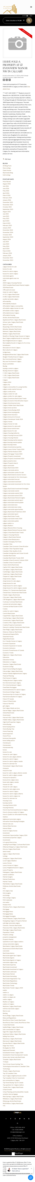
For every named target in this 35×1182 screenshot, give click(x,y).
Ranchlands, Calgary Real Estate (12, 946)
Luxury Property (8, 870)
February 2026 (7, 198)
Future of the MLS (8, 703)
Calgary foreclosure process (11, 403)
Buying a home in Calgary (10, 370)
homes (5, 750)
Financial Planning (8, 676)
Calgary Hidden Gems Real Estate (13, 405)
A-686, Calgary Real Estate (11, 296)
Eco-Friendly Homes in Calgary (12, 641)
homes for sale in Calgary (10, 759)
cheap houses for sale (9, 583)
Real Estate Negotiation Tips (12, 978)
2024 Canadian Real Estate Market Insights (16, 285)
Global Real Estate (8, 713)
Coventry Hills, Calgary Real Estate (13, 622)
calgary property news (10, 461)
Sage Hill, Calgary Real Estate (12, 1032)
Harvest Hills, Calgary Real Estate (13, 717)
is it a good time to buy (10, 842)
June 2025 (6, 216)
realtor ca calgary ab (9, 997)
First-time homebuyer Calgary (12, 685)
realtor (5, 990)
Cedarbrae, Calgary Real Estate (12, 574)
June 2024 (6, 244)
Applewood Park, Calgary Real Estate (14, 320)
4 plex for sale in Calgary (10, 292)
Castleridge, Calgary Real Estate (13, 572)
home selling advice (9, 740)
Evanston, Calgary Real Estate (16, 77)
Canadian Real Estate (9, 555)
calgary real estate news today (12, 507)
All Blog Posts (7, 166)
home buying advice (9, 726)
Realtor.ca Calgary (8, 1002)
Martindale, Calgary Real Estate (12, 884)
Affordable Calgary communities (13, 306)
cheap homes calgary (9, 579)
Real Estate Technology (10, 983)
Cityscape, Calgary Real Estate (12, 597)
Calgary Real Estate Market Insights (14, 498)
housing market (7, 803)
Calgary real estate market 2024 (13, 493)
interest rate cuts (8, 824)
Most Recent (7, 181)
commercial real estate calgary (12, 604)
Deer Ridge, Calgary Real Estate (12, 629)
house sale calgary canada (11, 782)
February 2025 (7, 225)
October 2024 (7, 235)
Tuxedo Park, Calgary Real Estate (13, 1087)
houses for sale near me (10, 798)
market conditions (8, 874)
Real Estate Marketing (10, 976)
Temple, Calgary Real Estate (11, 1071)
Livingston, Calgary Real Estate (12, 858)
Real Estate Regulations (10, 981)
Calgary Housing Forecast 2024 (12, 435)
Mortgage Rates (8, 914)
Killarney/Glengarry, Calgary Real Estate (15, 847)
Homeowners (7, 745)
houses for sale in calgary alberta (13, 793)
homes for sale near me (10, 763)
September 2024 (8, 237)
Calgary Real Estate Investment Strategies (16, 488)
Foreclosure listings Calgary (11, 692)
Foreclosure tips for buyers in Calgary (14, 694)
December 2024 (8, 230)
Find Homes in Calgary (10, 678)
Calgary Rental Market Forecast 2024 (14, 530)
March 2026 (6, 195)
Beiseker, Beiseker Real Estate (12, 329)
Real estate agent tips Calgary (12, 955)
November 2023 (8, 260)
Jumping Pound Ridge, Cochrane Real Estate (16, 844)
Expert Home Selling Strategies (12, 669)
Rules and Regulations (9, 1018)
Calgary (5, 380)
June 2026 (6, 188)
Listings (5, 856)
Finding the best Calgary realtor (12, 680)
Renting (5, 1013)
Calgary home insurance (10, 414)
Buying (5, 366)
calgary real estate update (11, 521)
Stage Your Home (8, 1045)
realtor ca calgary (8, 995)
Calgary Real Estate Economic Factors (14, 474)
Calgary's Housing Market (11, 535)
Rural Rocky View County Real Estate (14, 1020)
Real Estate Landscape (10, 971)
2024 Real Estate (8, 287)
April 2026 (6, 193)
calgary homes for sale (10, 267)
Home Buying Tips (8, 729)
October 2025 (7, 207)
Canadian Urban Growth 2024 (12, 562)
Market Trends (7, 881)
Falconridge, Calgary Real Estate (13, 671)
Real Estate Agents (8, 958)
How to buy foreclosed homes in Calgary (15, 810)
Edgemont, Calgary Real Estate (12, 655)
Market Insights (8, 877)
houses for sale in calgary (10, 273)
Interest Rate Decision (9, 826)
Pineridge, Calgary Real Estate (12, 930)
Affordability (7, 301)
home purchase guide (9, 738)
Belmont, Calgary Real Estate (12, 331)
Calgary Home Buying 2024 (11, 410)
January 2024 (7, 255)
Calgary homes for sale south (11, 426)
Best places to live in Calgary (11, 347)
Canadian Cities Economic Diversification (15, 546)
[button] (6, 1118)
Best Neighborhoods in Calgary (12, 340)
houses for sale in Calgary (10, 791)
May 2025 (6, 218)
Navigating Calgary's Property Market (15, 921)
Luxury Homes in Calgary (10, 865)
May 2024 (6, 246)
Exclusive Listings (8, 666)
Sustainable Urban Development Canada (15, 1055)
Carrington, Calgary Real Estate (12, 569)
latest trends (6, 851)
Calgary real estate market (11, 491)
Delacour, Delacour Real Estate (12, 632)
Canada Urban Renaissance (11, 539)
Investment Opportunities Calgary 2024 (15, 835)
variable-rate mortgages (10, 1094)
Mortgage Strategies (9, 916)
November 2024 (8, 232)
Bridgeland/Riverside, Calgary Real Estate (15, 354)
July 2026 (6, 186)
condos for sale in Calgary (11, 611)
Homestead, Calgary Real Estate (13, 766)
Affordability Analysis (9, 303)
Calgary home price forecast (11, 417)
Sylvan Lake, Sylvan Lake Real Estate (14, 1057)
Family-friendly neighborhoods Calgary (15, 673)
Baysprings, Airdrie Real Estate (12, 327)
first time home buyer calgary (12, 683)
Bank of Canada (8, 324)
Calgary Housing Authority (11, 433)
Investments (6, 840)
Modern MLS (7, 904)
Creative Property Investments (12, 625)
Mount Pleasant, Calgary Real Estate (14, 918)
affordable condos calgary (11, 310)
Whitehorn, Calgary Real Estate (12, 1099)
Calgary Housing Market (10, 438)
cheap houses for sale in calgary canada (15, 588)
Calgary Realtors (8, 525)
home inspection (8, 733)
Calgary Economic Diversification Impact (15, 401)
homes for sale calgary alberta (12, 757)
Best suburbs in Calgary (10, 350)
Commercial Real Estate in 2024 (12, 606)
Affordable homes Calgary (11, 313)
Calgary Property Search (10, 463)
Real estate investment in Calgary (13, 969)
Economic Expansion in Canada (12, 646)
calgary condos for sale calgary (12, 396)
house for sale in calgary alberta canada (15, 773)
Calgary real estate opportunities (13, 509)
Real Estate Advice (8, 953)
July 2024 (6, 241)
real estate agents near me (11, 278)
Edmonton (6, 657)
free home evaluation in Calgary (12, 696)
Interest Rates (7, 828)
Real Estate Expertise (9, 965)
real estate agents (8, 276)
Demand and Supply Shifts (11, 634)
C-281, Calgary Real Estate (11, 375)
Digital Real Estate (8, 639)
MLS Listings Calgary (9, 898)
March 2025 (6, 223)
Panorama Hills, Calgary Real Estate (14, 928)
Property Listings (8, 934)
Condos (5, 609)
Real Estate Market (9, 974)
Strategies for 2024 (9, 1048)
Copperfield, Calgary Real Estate (13, 615)
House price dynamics (9, 777)
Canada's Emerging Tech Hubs (12, 542)
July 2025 (6, 214)
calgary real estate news (10, 505)
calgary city (6, 384)
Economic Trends (8, 652)
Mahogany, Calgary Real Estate (12, 872)
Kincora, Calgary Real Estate (11, 849)
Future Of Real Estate (9, 701)
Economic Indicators (9, 648)
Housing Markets (8, 807)
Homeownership (8, 747)
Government (6, 715)
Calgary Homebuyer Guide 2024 (13, 419)
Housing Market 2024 (10, 805)
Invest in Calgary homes (10, 831)
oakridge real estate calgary (11, 923)
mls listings (6, 895)
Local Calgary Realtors (10, 860)
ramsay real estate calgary (11, 944)
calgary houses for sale (10, 431)
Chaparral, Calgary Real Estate (12, 576)
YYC (4, 1105)
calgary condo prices (9, 391)
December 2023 (8, 258)
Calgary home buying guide (11, 412)
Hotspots (6, 768)
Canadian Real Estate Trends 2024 (13, 558)
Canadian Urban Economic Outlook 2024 (15, 560)
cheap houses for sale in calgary (12, 585)
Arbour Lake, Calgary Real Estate (13, 322)
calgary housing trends (10, 444)
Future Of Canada (8, 699)
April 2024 (6, 248)
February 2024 (7, 253)
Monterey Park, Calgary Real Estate (14, 907)
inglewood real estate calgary (12, 819)
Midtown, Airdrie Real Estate (12, 886)
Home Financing (8, 731)
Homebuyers (7, 743)
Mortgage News (8, 911)
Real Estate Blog (8, 172)
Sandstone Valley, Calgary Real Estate (14, 1034)
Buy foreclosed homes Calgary (12, 359)
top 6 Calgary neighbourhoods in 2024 (14, 1076)
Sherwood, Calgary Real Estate (12, 1041)
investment (6, 833)
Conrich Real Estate (9, 613)
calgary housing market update (12, 442)
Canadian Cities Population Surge (13, 548)
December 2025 (8, 202)
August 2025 (7, 211)
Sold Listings (6, 175)
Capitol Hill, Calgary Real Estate (12, 567)
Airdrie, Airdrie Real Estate (11, 317)
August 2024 (7, 239)
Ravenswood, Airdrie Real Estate (13, 948)
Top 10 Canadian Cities (10, 1073)
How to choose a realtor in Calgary (13, 812)
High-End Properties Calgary (12, 722)
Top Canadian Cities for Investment (13, 1078)
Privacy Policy (7, 1150)
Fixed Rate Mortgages (10, 687)
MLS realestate (7, 900)
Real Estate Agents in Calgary (12, 960)
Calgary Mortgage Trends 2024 (12, 454)
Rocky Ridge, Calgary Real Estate (13, 1015)
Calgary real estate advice (11, 470)
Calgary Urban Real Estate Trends (13, 532)
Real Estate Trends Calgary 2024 (13, 988)
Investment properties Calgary (12, 837)
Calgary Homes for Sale (10, 424)
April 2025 (6, 221)
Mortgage (6, 909)
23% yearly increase (9, 290)
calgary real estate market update (13, 502)
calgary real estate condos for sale (13, 472)
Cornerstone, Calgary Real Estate (13, 620)
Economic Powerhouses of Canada (13, 650)
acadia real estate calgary (10, 299)
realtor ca (6, 992)
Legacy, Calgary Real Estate (11, 854)
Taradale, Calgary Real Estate (12, 1059)
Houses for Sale (7, 784)
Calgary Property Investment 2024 (13, 458)
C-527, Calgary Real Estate (11, 377)
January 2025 (7, 228)
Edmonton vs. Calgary (9, 662)
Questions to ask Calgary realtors (13, 941)
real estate (6, 951)
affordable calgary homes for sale (13, 308)
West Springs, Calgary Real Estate (13, 1096)
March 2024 (6, 251)
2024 (4, 280)
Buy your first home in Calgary (12, 361)
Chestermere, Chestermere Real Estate (14, 592)
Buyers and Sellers (8, 364)
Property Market (8, 939)
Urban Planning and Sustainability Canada (15, 1092)
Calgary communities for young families (15, 387)
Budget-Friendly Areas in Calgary (13, 357)
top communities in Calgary (11, 1080)
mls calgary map (8, 891)
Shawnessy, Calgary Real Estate (12, 1038)
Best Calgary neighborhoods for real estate (16, 338)
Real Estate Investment (10, 967)
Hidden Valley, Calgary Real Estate (13, 720)
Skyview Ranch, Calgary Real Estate (13, 1043)
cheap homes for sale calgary (11, 581)
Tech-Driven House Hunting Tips (13, 1064)
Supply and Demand (9, 1050)
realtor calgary (7, 999)
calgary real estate (8, 465)
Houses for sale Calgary (10, 787)
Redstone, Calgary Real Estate (12, 1006)
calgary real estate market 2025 (12, 495)
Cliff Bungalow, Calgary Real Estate (14, 599)
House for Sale (7, 770)
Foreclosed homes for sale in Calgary (14, 689)
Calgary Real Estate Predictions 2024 (14, 512)
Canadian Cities (7, 544)
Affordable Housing (9, 315)
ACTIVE (24, 15)
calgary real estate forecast (11, 479)
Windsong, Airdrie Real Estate (12, 1101)
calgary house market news (11, 428)
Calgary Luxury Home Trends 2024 (13, 449)
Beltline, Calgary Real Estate (11, 334)
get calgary (6, 706)
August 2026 (7, 184)
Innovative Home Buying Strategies (13, 821)
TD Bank (5, 1062)
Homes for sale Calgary (10, 754)
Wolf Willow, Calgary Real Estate (13, 1103)
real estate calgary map (10, 962)
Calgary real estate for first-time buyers (15, 477)
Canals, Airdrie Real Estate (11, 565)
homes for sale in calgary (10, 271)
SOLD (31, 15)
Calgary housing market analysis (13, 440)
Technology (6, 1069)
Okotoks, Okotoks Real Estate (12, 925)
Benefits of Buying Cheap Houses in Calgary (16, 336)
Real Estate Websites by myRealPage (21, 1150)
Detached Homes (8, 636)
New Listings (7, 168)
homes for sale (7, 269)
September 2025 (8, 209)
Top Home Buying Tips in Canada (13, 1082)
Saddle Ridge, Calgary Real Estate (13, 1027)
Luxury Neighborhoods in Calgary (13, 867)
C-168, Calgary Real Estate (11, 373)
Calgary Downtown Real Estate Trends (14, 398)
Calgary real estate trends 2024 (12, 518)
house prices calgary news (11, 780)
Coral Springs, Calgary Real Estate (13, 618)
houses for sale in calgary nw (11, 796)
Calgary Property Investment (12, 456)
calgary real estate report (10, 514)
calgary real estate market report (13, 500)
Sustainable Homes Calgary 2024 (13, 1052)
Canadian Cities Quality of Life (12, 551)
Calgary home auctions (10, 407)
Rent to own (6, 1011)
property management (10, 937)
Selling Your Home (8, 1036)
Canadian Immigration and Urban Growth (15, 553)
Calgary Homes (7, 421)
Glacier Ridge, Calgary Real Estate (13, 710)
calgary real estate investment (12, 481)
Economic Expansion (9, 643)
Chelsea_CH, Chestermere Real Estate (14, 590)
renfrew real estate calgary (11, 1008)
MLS (4, 888)
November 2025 (8, 204)
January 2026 (7, 200)
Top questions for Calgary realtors (13, 1085)
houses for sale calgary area (11, 789)
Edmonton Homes (8, 659)
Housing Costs (7, 800)
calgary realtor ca (8, 523)
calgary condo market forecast (12, 389)
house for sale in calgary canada (12, 775)
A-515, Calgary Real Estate (11, 294)
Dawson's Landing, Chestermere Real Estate (16, 627)
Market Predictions (9, 879)
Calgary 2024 (7, 382)
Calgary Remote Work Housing (12, 528)
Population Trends (8, 932)
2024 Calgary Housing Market (12, 283)
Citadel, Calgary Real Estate (11, 595)
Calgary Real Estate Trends (11, 516)
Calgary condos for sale (10, 394)
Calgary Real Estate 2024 (10, 468)
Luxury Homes (7, 863)
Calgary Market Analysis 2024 (12, 451)
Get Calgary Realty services (11, 708)
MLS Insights (7, 893)
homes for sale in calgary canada (13, 761)
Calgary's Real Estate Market (12, 537)
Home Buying (7, 724)
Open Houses (7, 170)
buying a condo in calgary (10, 368)
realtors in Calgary (8, 1004)
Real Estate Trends (8, 985)
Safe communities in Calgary (11, 1029)
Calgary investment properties (12, 447)
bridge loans (6, 352)
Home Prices (7, 736)
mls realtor (6, 902)
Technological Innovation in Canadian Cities (16, 1066)
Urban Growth (7, 1089)
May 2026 (6, 191)
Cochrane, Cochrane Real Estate (12, 602)
